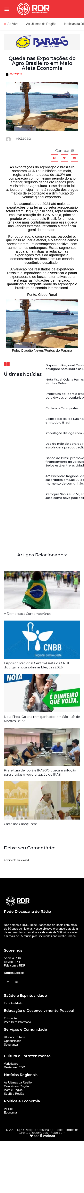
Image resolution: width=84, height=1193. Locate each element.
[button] (54, 158)
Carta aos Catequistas (62, 408)
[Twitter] (16, 982)
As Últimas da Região (41, 24)
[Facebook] (8, 982)
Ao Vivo (12, 24)
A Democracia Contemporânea (28, 614)
